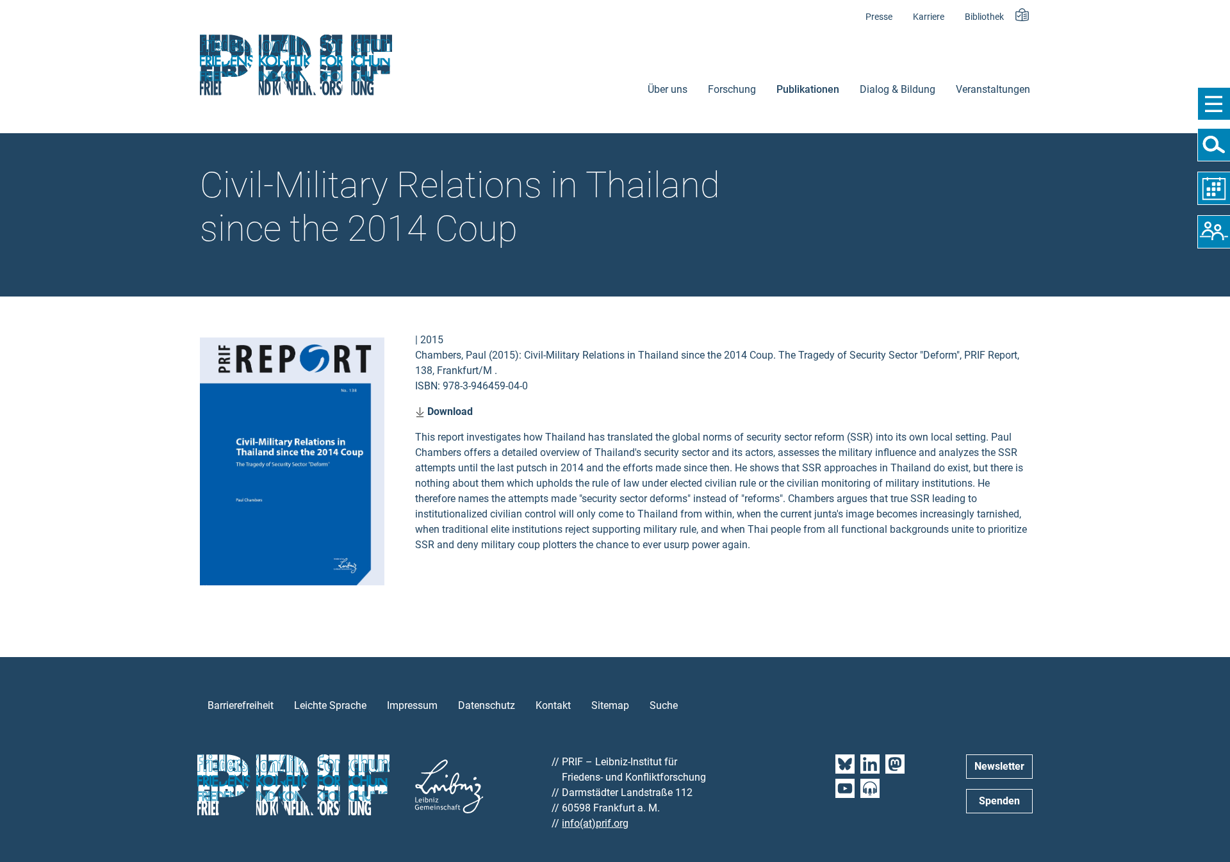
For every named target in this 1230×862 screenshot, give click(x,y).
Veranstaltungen (993, 89)
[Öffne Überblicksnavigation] (1213, 103)
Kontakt (553, 705)
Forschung (732, 89)
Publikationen (807, 89)
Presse (878, 17)
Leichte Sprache (330, 705)
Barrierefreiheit (241, 705)
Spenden (999, 801)
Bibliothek (984, 17)
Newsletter (999, 766)
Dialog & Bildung (897, 89)
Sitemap (610, 705)
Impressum (412, 705)
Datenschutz (486, 705)
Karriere (928, 17)
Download (449, 411)
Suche (664, 705)
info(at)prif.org (595, 823)
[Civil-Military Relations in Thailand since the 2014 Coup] (292, 460)
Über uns (667, 89)
